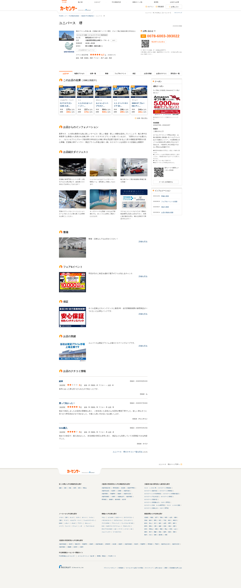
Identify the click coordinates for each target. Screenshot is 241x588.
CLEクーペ (118, 517)
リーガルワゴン (117, 532)
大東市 (113, 496)
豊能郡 (69, 547)
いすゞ (81, 526)
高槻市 (119, 493)
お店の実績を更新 (167, 212)
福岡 (164, 532)
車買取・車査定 (101, 556)
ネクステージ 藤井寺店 (150, 490)
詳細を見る (143, 242)
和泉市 (136, 544)
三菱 (60, 520)
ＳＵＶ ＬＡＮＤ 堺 (150, 488)
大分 (150, 534)
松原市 (113, 490)
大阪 (70, 488)
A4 (131, 529)
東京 (169, 520)
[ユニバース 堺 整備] (72, 257)
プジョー (74, 526)
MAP (113, 40)
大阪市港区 (129, 496)
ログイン (151, 7)
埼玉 (160, 520)
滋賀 (60, 488)
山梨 (164, 523)
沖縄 (166, 534)
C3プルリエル (118, 520)
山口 (175, 529)
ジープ (61, 526)
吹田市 (75, 547)
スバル (91, 517)
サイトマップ (178, 12)
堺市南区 (150, 544)
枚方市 (124, 499)
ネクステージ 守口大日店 (151, 496)
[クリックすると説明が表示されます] (154, 31)
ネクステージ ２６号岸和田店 (152, 493)
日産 (66, 517)
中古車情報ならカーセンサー (67, 556)
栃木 (150, 520)
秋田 (166, 517)
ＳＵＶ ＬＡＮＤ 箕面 (173, 505)
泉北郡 (123, 488)
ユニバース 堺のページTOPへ (169, 464)
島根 (161, 529)
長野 (169, 523)
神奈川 (175, 520)
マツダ (66, 520)
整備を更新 (165, 196)
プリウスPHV (105, 523)
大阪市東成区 (99, 544)
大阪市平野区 (131, 488)
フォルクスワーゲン (89, 520)
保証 (134, 73)
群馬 (155, 520)
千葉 (164, 520)
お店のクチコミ (161, 73)
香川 (150, 532)
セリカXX (110, 517)
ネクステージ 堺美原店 (164, 488)
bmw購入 (63, 428)
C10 (103, 526)
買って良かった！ (67, 403)
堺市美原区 (116, 488)
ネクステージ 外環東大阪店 (171, 493)
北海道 (146, 517)
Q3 (115, 529)
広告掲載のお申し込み (175, 568)
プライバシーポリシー (110, 568)
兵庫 (74, 488)
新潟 (145, 523)
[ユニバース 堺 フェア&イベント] (72, 292)
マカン (103, 517)
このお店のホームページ (86, 50)
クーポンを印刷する (166, 182)
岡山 (166, 529)
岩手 (156, 517)
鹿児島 (160, 534)
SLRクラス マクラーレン (113, 526)
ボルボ (73, 523)
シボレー (66, 523)
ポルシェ (87, 523)
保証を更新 (165, 207)
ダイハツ (84, 517)
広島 (170, 529)
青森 (151, 517)
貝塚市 (91, 544)
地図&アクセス (79, 73)
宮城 (161, 517)
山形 (170, 517)
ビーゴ (126, 529)
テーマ (120, 529)
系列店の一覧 (175, 73)
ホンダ (72, 517)
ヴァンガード (128, 520)
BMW (60, 523)
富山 (150, 523)
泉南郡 (111, 499)
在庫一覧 (93, 73)
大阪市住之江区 (165, 544)
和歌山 (85, 488)
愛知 (150, 526)
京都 (65, 488)
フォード (67, 526)
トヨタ (61, 517)
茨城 (145, 520)
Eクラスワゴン (128, 517)
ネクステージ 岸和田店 (166, 490)
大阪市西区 (105, 493)
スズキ (78, 517)
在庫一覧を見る (142, 118)
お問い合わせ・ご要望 (161, 568)
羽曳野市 (112, 493)
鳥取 (156, 529)
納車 (61, 381)
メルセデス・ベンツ (75, 520)
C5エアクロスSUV (107, 529)
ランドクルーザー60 (127, 523)
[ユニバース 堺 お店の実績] (72, 361)
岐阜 (174, 523)
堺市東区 (104, 499)
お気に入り (175, 7)
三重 (155, 526)
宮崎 (155, 534)
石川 (155, 523)
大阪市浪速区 (105, 496)
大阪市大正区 (127, 493)
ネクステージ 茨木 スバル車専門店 (154, 505)
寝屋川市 (77, 544)
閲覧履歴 (161, 7)
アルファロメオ (90, 526)
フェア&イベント (120, 73)
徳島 (145, 532)
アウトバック (115, 523)
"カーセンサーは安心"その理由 (134, 568)
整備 (106, 73)
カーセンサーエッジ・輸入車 (86, 556)
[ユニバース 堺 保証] (72, 326)
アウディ (80, 523)
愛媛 (155, 532)
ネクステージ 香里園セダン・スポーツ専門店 (157, 502)
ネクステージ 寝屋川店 (150, 499)
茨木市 (71, 544)
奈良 (79, 488)
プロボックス (126, 526)
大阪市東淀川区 (106, 488)
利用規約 (121, 568)
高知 (160, 532)
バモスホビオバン (107, 520)
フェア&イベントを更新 (169, 201)
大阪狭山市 (120, 496)
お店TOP (66, 74)
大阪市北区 (127, 490)
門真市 (157, 544)
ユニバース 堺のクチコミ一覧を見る (128, 452)
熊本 (145, 534)
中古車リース (112, 556)
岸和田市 (107, 544)
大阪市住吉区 (105, 490)
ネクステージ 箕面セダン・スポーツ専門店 (156, 508)
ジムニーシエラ (106, 532)
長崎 (174, 532)
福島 (175, 517)
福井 (160, 523)
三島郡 (119, 490)
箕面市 (120, 544)
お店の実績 (148, 73)
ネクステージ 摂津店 (166, 496)
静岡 (145, 526)
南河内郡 (117, 499)
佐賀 (169, 532)
